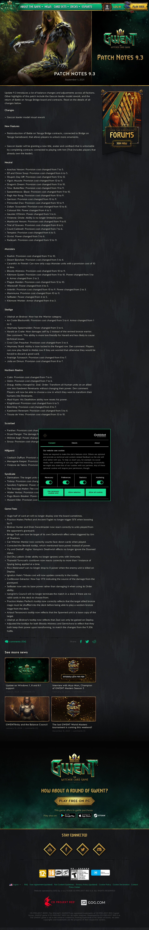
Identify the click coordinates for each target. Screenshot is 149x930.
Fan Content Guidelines (64, 885)
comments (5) (28, 692)
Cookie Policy (105, 885)
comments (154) (17, 642)
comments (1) (79, 731)
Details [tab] (74, 443)
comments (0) (79, 692)
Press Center (74, 887)
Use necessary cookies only (53, 492)
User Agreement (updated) (41, 885)
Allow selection (74, 492)
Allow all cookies (96, 492)
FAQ (26, 885)
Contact (134, 885)
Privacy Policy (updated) (86, 885)
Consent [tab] (51, 443)
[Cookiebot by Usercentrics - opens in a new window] (96, 435)
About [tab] (97, 443)
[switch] (66, 482)
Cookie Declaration (121, 885)
